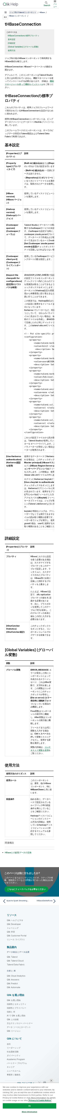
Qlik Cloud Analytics (16, 976)
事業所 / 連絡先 (13, 1074)
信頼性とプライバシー (16, 1008)
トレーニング (13, 928)
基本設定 (11, 39)
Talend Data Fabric (16, 964)
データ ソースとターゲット (19, 1027)
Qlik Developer (14, 924)
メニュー (55, 5)
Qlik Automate (13, 987)
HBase (42, 12)
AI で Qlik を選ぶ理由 (16, 1015)
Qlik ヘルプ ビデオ (15, 920)
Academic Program (16, 1059)
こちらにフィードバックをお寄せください (26, 889)
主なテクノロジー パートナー (20, 1023)
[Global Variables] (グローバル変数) (23, 47)
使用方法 (11, 50)
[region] (29, 1099)
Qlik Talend (12, 957)
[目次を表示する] (5, 12)
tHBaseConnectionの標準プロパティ (23, 35)
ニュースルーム (13, 1071)
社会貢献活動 (13, 1051)
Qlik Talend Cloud (15, 961)
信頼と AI (11, 1012)
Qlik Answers (13, 979)
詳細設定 (11, 43)
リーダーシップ (13, 1048)
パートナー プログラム (17, 1063)
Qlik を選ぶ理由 (14, 1000)
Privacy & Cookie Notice (40, 1100)
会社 (9, 1044)
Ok (29, 1106)
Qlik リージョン (14, 1031)
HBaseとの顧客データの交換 (18, 852)
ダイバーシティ (13, 1055)
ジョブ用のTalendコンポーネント (22, 12)
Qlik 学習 (11, 932)
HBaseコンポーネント (17, 16)
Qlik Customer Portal (16, 935)
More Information (29, 1112)
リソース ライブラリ (16, 939)
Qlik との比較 (13, 1019)
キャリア (11, 1067)
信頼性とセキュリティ (16, 1004)
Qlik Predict (12, 983)
